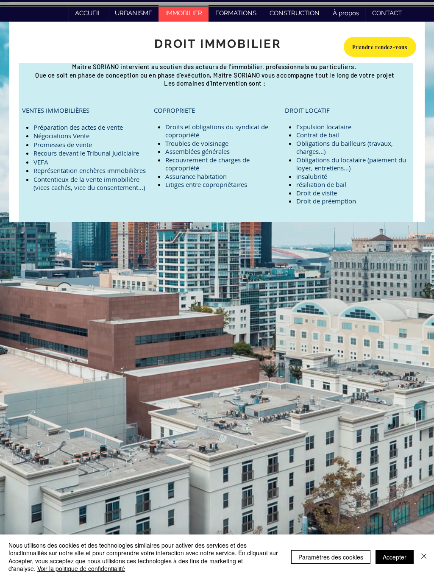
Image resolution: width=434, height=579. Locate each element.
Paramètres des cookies (330, 557)
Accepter (394, 557)
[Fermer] (424, 556)
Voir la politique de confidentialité (81, 568)
